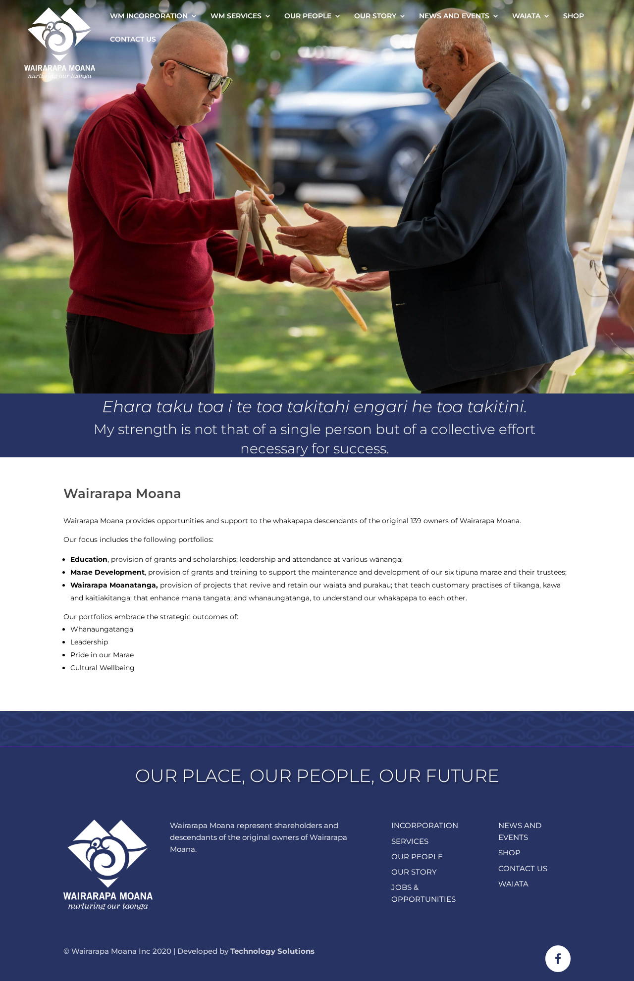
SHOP (509, 852)
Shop (573, 16)
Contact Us (133, 40)
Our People (307, 16)
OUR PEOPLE (417, 856)
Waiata (526, 16)
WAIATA (513, 883)
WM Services (236, 16)
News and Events (454, 16)
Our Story (375, 16)
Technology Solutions (272, 951)
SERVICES (409, 841)
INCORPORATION (424, 825)
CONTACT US (522, 868)
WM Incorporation (149, 16)
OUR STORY (414, 872)
